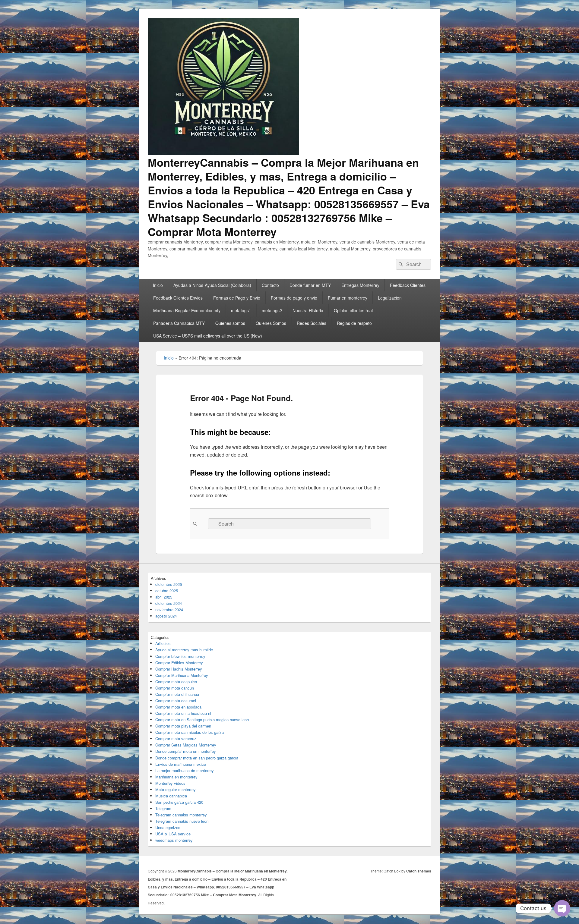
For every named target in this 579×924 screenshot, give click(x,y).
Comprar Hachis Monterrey (178, 669)
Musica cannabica (171, 796)
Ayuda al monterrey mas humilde (184, 649)
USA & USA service (173, 834)
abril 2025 (163, 597)
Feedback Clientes (408, 285)
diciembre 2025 (168, 584)
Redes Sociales (311, 323)
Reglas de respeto (354, 323)
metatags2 (272, 310)
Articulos (163, 643)
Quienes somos (230, 323)
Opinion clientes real (353, 310)
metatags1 (241, 310)
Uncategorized (167, 827)
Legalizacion (390, 298)
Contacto (270, 285)
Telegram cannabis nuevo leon (181, 821)
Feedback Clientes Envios (178, 298)
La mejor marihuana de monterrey (184, 770)
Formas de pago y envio (294, 298)
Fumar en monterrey (347, 298)
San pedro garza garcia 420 (179, 802)
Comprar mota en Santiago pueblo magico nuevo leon (202, 719)
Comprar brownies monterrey (180, 656)
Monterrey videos (170, 783)
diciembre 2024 (168, 603)
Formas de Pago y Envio (236, 298)
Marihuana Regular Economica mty (186, 310)
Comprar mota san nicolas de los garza (189, 732)
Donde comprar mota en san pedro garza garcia (196, 758)
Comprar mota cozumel (175, 700)
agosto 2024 (166, 616)
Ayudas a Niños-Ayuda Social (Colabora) (212, 285)
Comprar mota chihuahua (177, 694)
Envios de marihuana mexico (180, 764)
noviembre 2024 (169, 609)
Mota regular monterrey (175, 789)
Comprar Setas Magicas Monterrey (185, 745)
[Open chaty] (562, 908)
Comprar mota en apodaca (178, 707)
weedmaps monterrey (174, 840)
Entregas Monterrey (360, 285)
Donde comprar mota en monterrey (185, 751)
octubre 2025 (166, 590)
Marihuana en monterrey (176, 777)
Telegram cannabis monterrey (181, 815)
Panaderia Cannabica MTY (179, 323)
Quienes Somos (271, 323)
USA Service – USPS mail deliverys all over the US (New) (207, 336)
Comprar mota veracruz (175, 738)
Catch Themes (418, 871)
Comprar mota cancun (174, 688)
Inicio (158, 285)
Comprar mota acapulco (176, 681)
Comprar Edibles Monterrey (179, 662)
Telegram (163, 808)
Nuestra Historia (308, 310)
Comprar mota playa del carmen (183, 726)
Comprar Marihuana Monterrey (181, 675)
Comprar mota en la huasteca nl (183, 713)
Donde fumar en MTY (310, 285)
